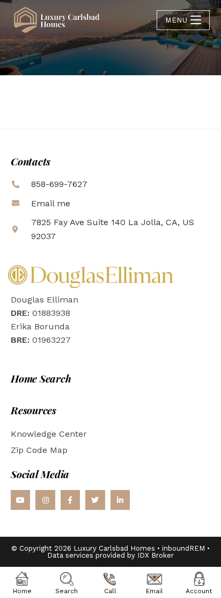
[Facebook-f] (70, 499)
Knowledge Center (49, 434)
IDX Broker (155, 555)
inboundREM (183, 548)
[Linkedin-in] (120, 499)
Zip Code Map (39, 450)
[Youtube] (20, 499)
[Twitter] (95, 499)
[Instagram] (45, 499)
